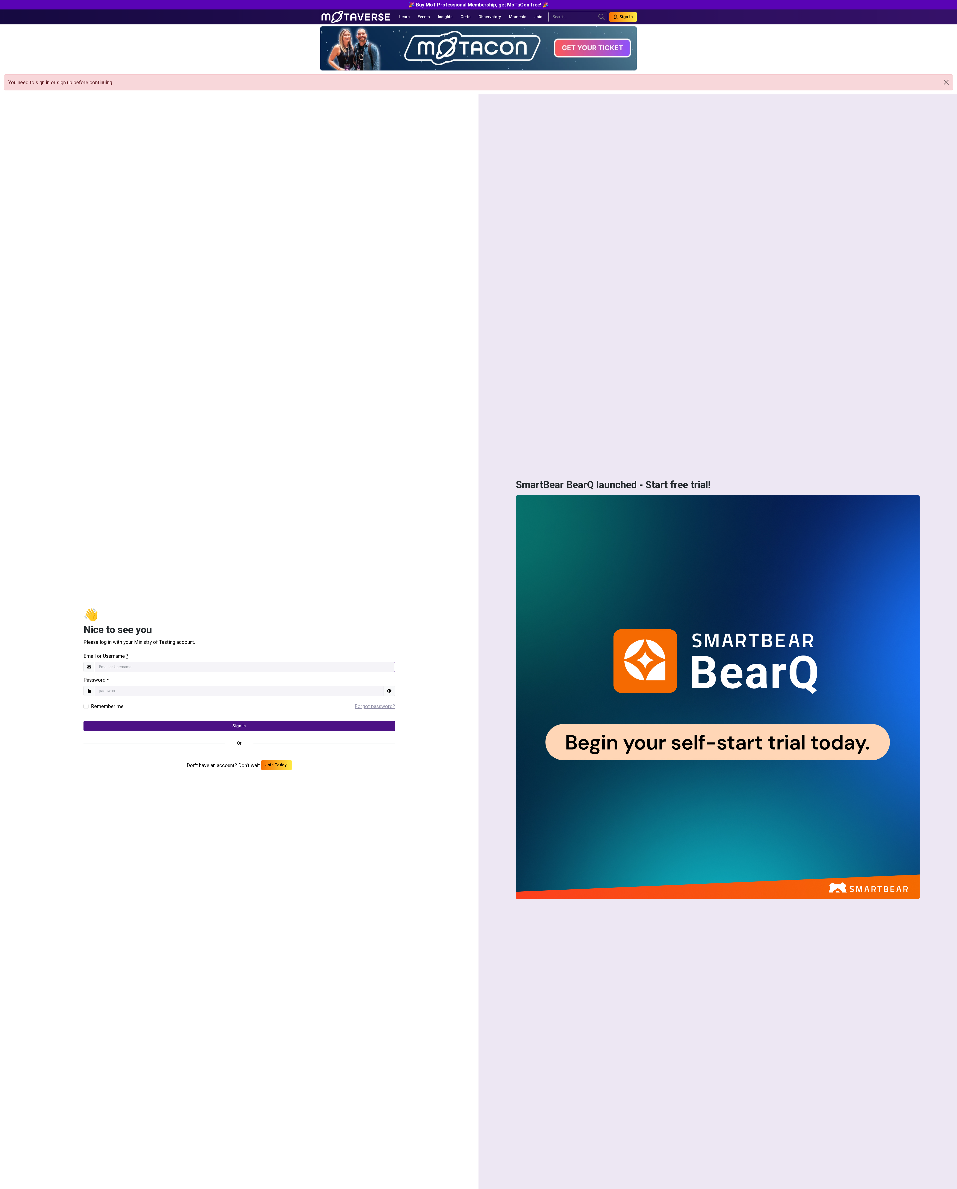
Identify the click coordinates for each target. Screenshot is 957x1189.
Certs (466, 16)
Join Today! (276, 765)
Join (538, 16)
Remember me (107, 706)
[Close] (946, 82)
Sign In (625, 16)
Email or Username (105, 656)
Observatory (489, 16)
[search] (601, 17)
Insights (445, 16)
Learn (404, 16)
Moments (517, 16)
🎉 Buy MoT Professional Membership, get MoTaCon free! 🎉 (478, 5)
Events (424, 16)
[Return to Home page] (355, 16)
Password (96, 680)
